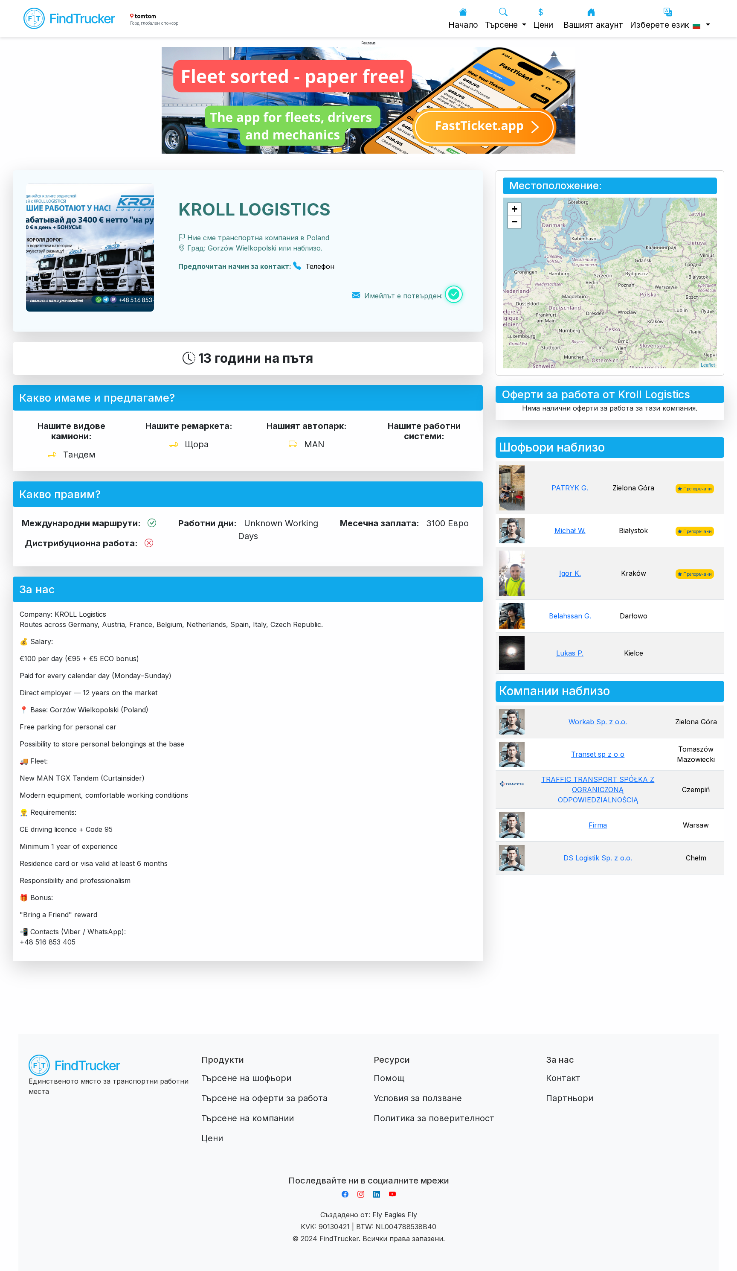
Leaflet (708, 364)
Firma (598, 825)
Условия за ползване (418, 1098)
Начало (463, 25)
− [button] (514, 221)
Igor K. (570, 573)
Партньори (569, 1098)
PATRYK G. (569, 488)
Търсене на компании (247, 1118)
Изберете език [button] (660, 25)
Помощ (389, 1078)
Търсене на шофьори (246, 1078)
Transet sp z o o (597, 754)
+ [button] (514, 209)
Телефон (318, 266)
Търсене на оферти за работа (264, 1098)
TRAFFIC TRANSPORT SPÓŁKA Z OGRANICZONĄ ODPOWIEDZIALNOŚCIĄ (597, 789)
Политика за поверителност (434, 1118)
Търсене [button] (502, 25)
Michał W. (570, 530)
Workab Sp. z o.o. (598, 721)
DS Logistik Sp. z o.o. (597, 858)
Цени (543, 25)
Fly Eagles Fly (394, 1214)
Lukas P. (569, 653)
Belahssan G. (570, 616)
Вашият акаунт (593, 25)
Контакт (563, 1078)
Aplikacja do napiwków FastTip (368, 1170)
